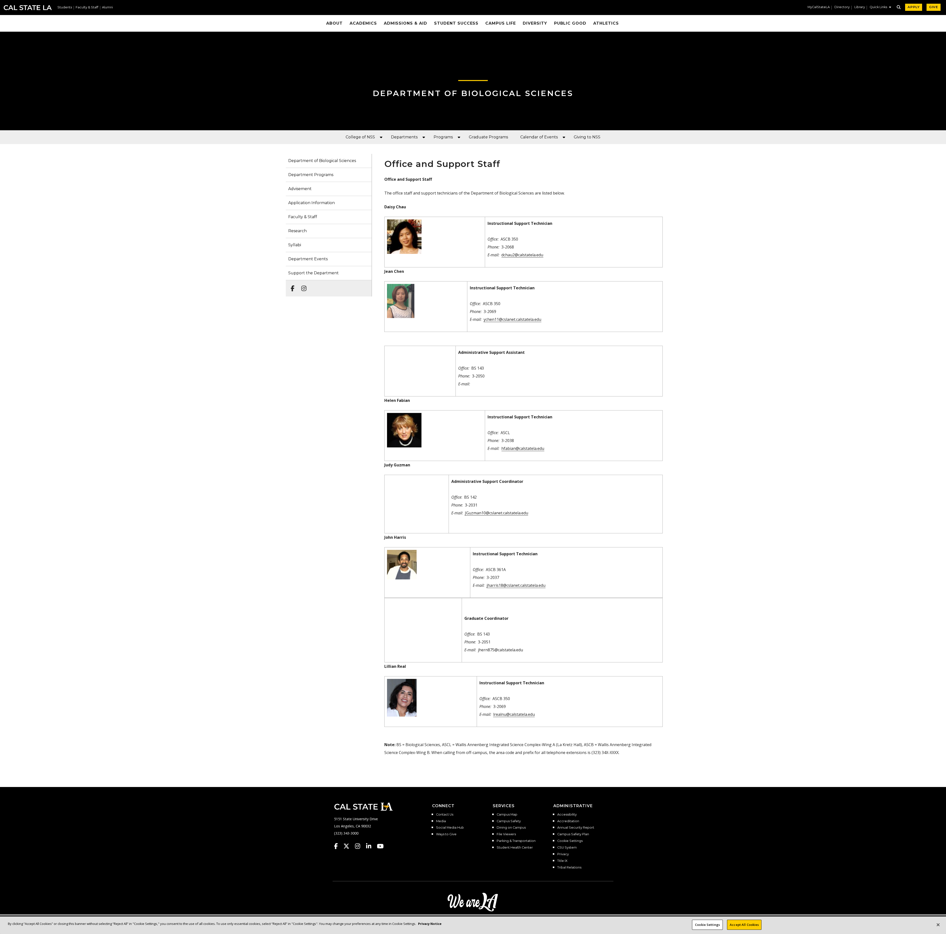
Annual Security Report (575, 827)
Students (64, 7)
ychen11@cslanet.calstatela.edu (512, 319)
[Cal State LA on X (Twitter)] (348, 846)
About (334, 23)
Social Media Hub (450, 827)
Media (441, 821)
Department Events (308, 259)
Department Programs (310, 174)
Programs (443, 137)
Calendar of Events (539, 137)
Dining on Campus (511, 827)
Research (297, 231)
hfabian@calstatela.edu (522, 448)
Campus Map (507, 814)
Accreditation (568, 821)
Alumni (107, 7)
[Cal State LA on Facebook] (338, 846)
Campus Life (500, 23)
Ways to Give (446, 834)
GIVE (933, 7)
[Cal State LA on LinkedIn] (371, 846)
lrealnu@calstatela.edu (514, 714)
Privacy (563, 854)
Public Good (570, 23)
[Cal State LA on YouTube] (380, 846)
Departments (404, 137)
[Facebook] (291, 286)
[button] (880, 8)
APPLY (914, 7)
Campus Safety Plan (573, 834)
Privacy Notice (429, 923)
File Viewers (506, 834)
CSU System (567, 847)
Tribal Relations (569, 867)
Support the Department (313, 273)
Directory (842, 7)
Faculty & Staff (87, 7)
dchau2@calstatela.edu (522, 255)
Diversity (535, 23)
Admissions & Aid (405, 23)
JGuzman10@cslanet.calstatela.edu (496, 513)
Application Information (311, 202)
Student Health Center (515, 847)
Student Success (456, 23)
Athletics (606, 23)
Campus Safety (509, 821)
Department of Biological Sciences (473, 93)
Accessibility (567, 814)
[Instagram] (302, 286)
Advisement (300, 188)
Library (859, 7)
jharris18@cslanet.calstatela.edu (516, 585)
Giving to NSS (587, 137)
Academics (363, 23)
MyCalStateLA (819, 7)
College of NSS (360, 137)
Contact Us (444, 814)
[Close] (938, 924)
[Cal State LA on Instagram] (360, 846)
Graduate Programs (488, 137)
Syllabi (294, 245)
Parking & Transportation (516, 841)
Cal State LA (28, 7)
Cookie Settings (570, 841)
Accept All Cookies (744, 924)
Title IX (562, 861)
